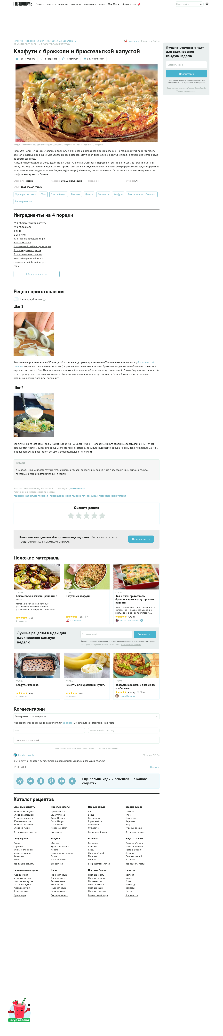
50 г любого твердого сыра (29, 238)
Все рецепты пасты (135, 863)
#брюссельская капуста (25, 495)
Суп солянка (94, 824)
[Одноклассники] (40, 781)
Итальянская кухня (23, 881)
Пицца (17, 843)
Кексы (91, 849)
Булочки (92, 846)
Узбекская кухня (22, 887)
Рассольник (94, 818)
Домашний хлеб (96, 852)
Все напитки (132, 895)
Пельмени (131, 818)
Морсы (129, 878)
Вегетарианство (23, 201)
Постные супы (95, 881)
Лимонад (130, 884)
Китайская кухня (22, 884)
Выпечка (75, 194)
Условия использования (131, 644)
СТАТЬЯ (118, 592)
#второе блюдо (89, 495)
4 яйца (17, 230)
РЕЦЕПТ (69, 592)
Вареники (130, 821)
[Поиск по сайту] (189, 4)
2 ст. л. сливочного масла (28, 254)
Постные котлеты (97, 891)
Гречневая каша (59, 874)
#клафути (122, 495)
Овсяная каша (58, 878)
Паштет (54, 856)
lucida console (26, 755)
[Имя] (49, 730)
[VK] (30, 781)
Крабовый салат (59, 827)
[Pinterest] (51, 781)
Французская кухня (25, 194)
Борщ (91, 814)
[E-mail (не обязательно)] (123, 730)
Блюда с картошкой (24, 814)
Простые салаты (59, 811)
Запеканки (19, 856)
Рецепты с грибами (23, 818)
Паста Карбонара (134, 843)
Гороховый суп (95, 821)
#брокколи (43, 495)
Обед (43, 194)
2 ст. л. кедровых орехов (27, 250)
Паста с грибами (134, 849)
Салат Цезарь (58, 818)
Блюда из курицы (22, 852)
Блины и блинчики (23, 849)
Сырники (18, 846)
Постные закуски (96, 878)
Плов (128, 814)
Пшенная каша (58, 887)
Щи (90, 811)
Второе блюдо (58, 194)
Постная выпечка (96, 884)
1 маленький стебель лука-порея (32, 246)
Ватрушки (93, 843)
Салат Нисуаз (57, 821)
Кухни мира (20, 895)
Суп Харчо (93, 827)
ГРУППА (19, 592)
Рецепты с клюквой (23, 824)
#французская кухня (60, 495)
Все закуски (57, 863)
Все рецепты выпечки (99, 863)
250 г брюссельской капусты (30, 222)
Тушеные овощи (134, 827)
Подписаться (144, 634)
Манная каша (57, 884)
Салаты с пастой (134, 856)
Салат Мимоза (58, 824)
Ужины (17, 859)
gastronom (133, 40)
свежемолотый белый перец (30, 262)
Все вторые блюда (135, 832)
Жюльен (55, 843)
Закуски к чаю (58, 859)
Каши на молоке (59, 891)
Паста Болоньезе (134, 846)
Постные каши (95, 887)
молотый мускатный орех (28, 258)
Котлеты (130, 811)
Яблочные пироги (23, 821)
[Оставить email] (106, 634)
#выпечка (76, 495)
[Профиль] (207, 4)
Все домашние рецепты (25, 832)
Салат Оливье (58, 814)
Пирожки (92, 856)
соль (16, 266)
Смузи (129, 891)
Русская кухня (21, 874)
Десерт (89, 194)
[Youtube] (61, 781)
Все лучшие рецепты (24, 863)
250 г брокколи (23, 226)
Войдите (67, 722)
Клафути (118, 194)
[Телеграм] (20, 781)
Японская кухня (22, 891)
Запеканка (103, 194)
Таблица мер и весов (36, 274)
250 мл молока (22, 242)
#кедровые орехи (107, 495)
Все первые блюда (97, 832)
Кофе (128, 881)
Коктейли (130, 874)
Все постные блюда (98, 895)
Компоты (130, 887)
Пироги (92, 859)
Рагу (128, 824)
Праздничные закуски (62, 852)
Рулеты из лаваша (60, 846)
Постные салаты (96, 874)
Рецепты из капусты (23, 811)
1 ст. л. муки (20, 234)
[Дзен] (72, 781)
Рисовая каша (58, 881)
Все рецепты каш (59, 895)
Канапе (54, 849)
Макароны (131, 859)
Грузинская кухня (22, 878)
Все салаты (56, 832)
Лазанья (130, 852)
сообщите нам (77, 488)
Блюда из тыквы (22, 827)
